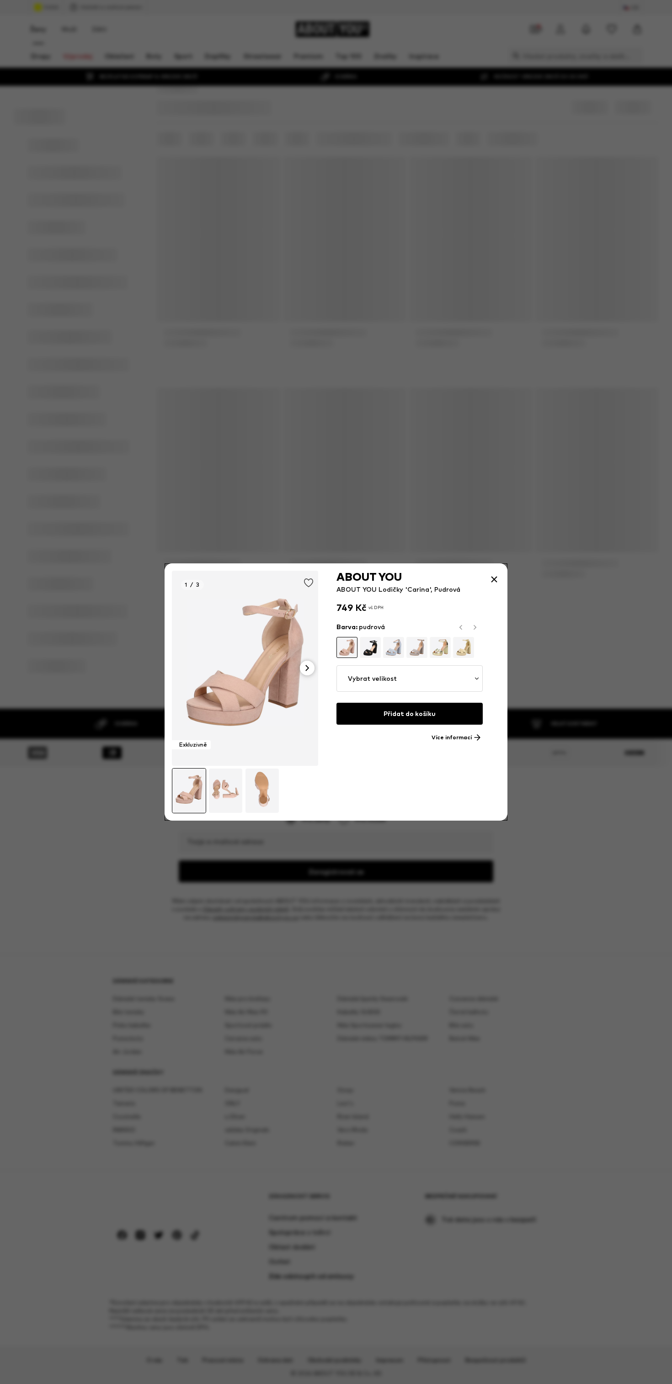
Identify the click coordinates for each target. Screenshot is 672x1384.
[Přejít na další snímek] (307, 668)
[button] (409, 678)
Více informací (452, 737)
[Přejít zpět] (494, 579)
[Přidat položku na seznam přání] (308, 583)
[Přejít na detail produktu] (245, 668)
